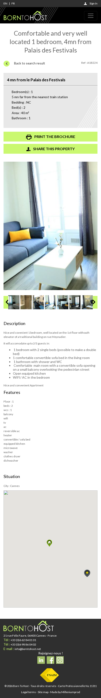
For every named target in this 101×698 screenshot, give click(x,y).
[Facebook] (50, 660)
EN (5, 3)
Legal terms (28, 692)
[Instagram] (60, 660)
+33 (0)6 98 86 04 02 (23, 644)
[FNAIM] (49, 675)
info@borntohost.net (28, 649)
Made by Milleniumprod (65, 692)
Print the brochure (54, 136)
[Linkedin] (41, 660)
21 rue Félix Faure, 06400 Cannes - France (30, 635)
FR (13, 3)
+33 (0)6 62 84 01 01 (23, 640)
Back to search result (29, 63)
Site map (43, 692)
